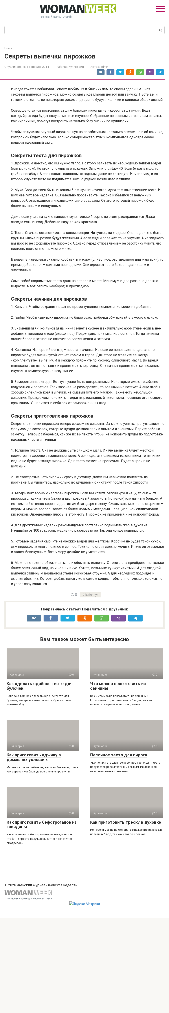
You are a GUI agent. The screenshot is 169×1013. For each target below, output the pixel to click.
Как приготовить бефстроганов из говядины (42, 824)
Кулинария (76, 66)
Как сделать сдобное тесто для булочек (40, 686)
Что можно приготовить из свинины (118, 686)
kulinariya (92, 595)
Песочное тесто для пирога (118, 754)
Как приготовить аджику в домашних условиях (34, 757)
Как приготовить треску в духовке (125, 822)
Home (8, 48)
